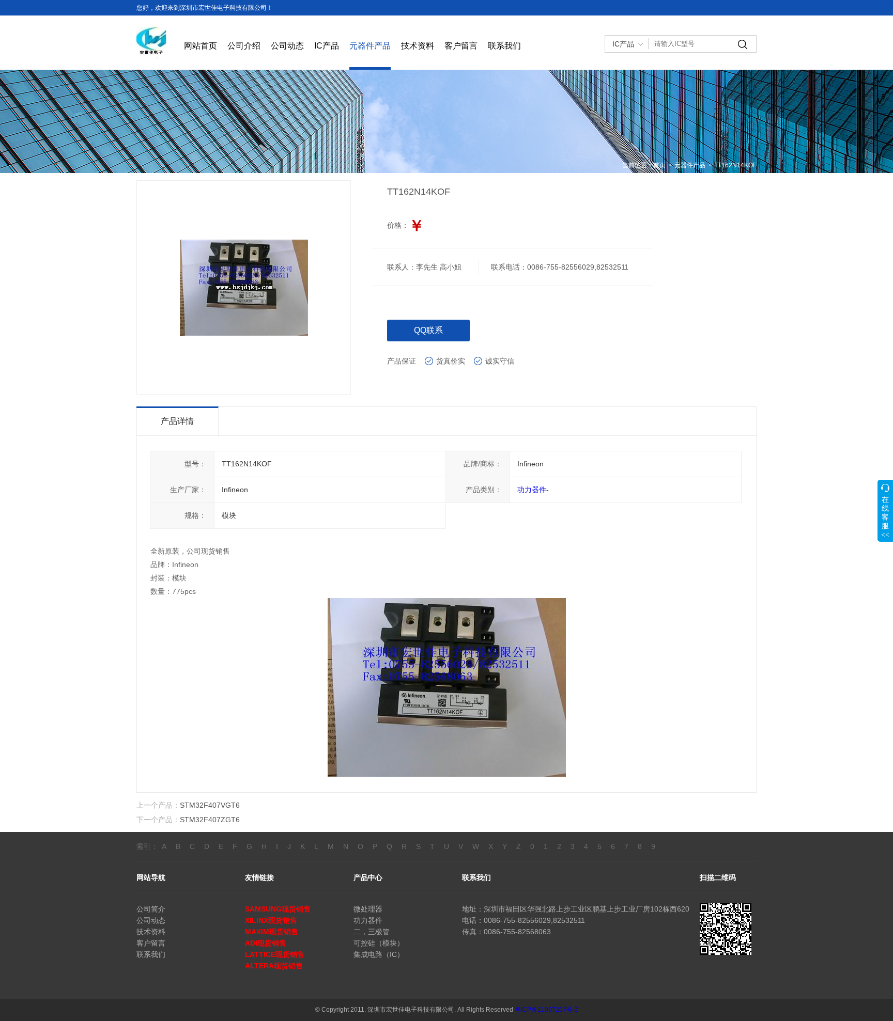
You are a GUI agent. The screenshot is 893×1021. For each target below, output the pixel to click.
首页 (659, 165)
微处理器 (367, 909)
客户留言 (461, 45)
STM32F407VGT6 (210, 805)
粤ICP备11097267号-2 (546, 1009)
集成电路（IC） (378, 954)
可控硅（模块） (378, 943)
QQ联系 (428, 330)
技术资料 (417, 45)
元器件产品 (370, 45)
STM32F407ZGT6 (210, 819)
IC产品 (326, 45)
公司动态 (287, 45)
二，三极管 (371, 932)
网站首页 (200, 45)
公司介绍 (243, 45)
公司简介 (150, 909)
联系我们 (504, 45)
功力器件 (531, 489)
